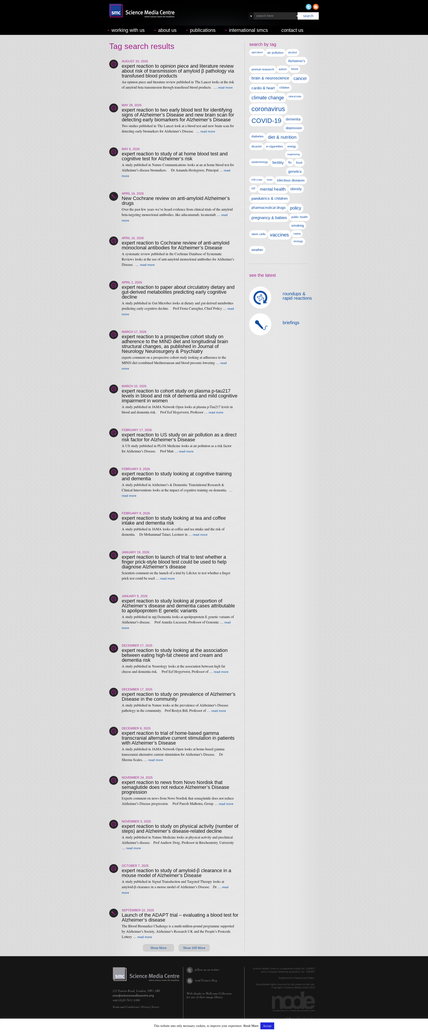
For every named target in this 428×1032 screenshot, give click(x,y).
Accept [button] (267, 1026)
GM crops (256, 179)
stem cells (258, 234)
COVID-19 (266, 120)
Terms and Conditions (126, 1007)
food (299, 162)
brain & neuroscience (270, 78)
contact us (292, 30)
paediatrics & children (269, 198)
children (284, 87)
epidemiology (259, 162)
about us (167, 30)
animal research (262, 69)
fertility (278, 163)
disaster (256, 146)
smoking (297, 225)
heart (269, 179)
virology (298, 241)
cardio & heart (263, 88)
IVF (253, 188)
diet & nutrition (282, 137)
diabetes (257, 136)
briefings (291, 322)
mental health (273, 189)
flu (290, 162)
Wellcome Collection (219, 993)
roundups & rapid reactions (297, 296)
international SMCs (248, 30)
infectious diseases (291, 180)
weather (257, 250)
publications (203, 30)
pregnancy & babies (269, 217)
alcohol (292, 52)
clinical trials (294, 96)
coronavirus (268, 108)
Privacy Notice (150, 1007)
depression (294, 128)
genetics (295, 171)
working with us (128, 30)
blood (294, 69)
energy (291, 146)
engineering (293, 154)
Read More (250, 1026)
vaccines (279, 235)
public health (299, 217)
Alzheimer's (296, 61)
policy (295, 208)
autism (283, 69)
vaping (296, 233)
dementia (293, 119)
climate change (267, 97)
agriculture (257, 52)
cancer (300, 78)
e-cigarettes (274, 146)
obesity (296, 189)
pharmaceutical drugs (268, 208)
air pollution (275, 52)
